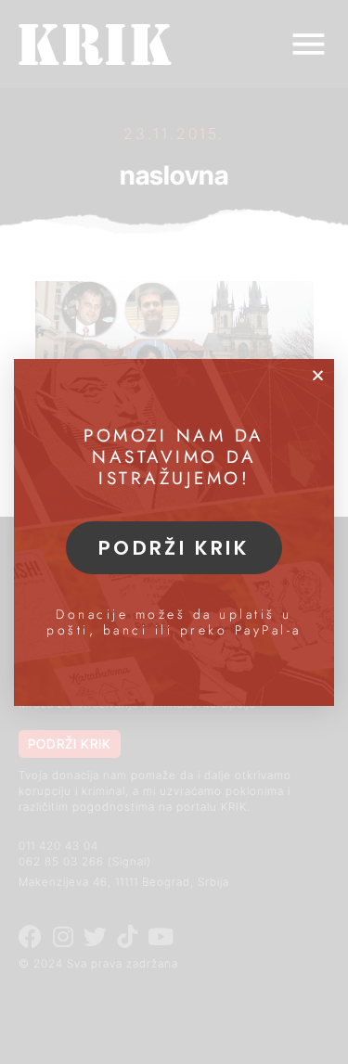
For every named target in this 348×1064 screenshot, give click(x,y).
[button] (318, 375)
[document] (174, 532)
